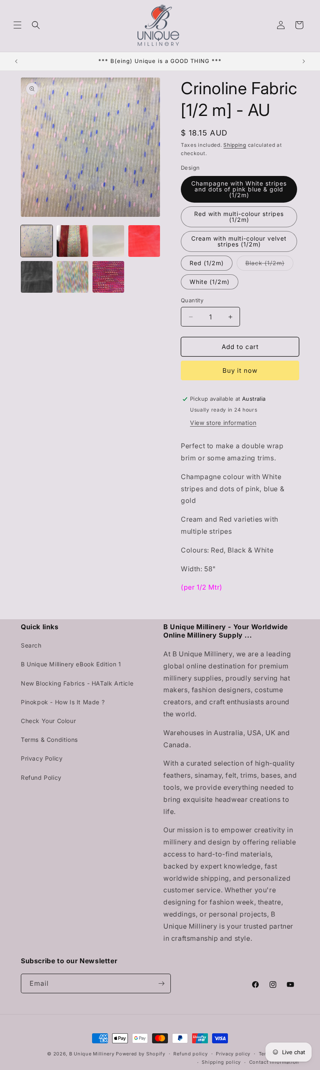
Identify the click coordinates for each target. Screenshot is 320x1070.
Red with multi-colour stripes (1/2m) (239, 216)
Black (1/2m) (269, 265)
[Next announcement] (304, 61)
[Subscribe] (161, 983)
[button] (17, 25)
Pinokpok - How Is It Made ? (63, 702)
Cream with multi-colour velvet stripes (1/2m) (239, 241)
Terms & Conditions (49, 739)
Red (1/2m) (207, 262)
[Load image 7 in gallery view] (108, 277)
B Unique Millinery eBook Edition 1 (71, 664)
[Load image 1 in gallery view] (36, 241)
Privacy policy (233, 1054)
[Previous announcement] (16, 61)
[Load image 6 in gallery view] (72, 277)
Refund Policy (41, 777)
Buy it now (240, 370)
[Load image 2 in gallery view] (72, 241)
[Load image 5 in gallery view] (36, 277)
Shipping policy (221, 1062)
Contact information (274, 1062)
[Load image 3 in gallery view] (108, 241)
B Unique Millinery (92, 1054)
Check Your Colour (48, 720)
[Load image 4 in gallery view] (144, 241)
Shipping (234, 145)
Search (31, 645)
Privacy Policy (41, 758)
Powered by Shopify (140, 1054)
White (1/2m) (210, 281)
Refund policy (190, 1054)
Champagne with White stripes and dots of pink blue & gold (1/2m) (239, 189)
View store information (223, 422)
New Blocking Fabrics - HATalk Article (77, 683)
